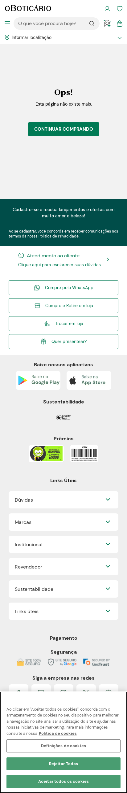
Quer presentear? (69, 341)
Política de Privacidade (59, 236)
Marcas (23, 522)
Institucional (29, 544)
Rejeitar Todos (63, 763)
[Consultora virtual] (107, 23)
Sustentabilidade (34, 589)
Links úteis (27, 611)
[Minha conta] (107, 8)
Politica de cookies (58, 733)
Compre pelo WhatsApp (69, 287)
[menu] (7, 23)
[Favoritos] (119, 8)
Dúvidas (24, 500)
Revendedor (28, 567)
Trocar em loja (69, 323)
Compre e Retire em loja (69, 305)
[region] (63, 742)
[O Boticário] (28, 8)
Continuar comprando (63, 129)
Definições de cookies (63, 745)
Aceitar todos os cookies (63, 781)
